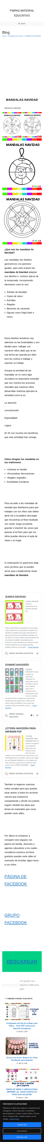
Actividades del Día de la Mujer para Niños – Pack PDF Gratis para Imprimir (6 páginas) (22, 1025)
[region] (22, 1121)
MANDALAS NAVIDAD (33, 36)
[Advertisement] (22, 62)
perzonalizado (22, 1131)
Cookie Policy (14, 1119)
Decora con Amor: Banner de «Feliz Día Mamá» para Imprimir (22, 1059)
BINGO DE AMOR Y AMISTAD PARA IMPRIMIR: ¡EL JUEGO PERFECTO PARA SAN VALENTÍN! (22, 1091)
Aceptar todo (22, 1125)
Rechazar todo (22, 1137)
